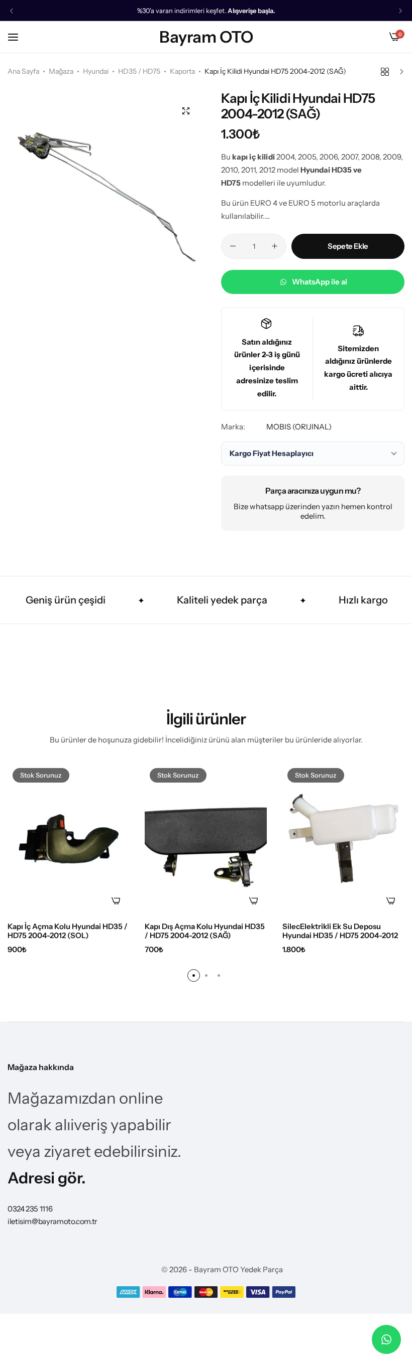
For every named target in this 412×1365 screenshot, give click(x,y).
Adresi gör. (47, 1177)
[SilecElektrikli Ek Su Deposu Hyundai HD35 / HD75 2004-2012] (343, 839)
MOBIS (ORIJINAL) (299, 426)
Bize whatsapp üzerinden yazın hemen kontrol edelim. (313, 511)
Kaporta (182, 71)
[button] (11, 11)
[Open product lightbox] (185, 110)
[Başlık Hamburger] (18, 37)
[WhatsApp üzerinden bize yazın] (386, 1339)
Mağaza (61, 71)
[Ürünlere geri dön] (385, 72)
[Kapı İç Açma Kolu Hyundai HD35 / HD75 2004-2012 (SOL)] (69, 839)
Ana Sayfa (23, 71)
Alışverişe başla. (251, 11)
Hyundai (96, 71)
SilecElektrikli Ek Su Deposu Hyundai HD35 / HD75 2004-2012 (340, 931)
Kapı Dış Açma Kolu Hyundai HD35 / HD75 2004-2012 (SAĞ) (205, 931)
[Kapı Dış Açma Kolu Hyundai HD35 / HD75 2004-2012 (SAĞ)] (206, 839)
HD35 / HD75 (139, 71)
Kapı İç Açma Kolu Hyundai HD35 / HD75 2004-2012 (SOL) (68, 931)
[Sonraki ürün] (399, 72)
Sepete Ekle (348, 246)
